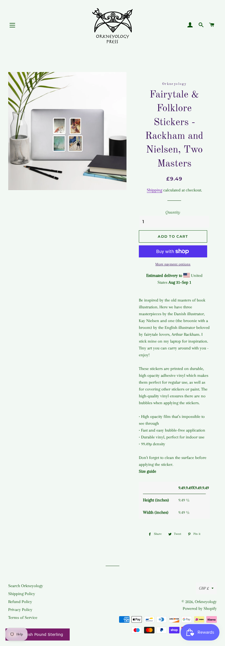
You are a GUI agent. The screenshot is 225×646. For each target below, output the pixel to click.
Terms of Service (22, 617)
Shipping (154, 190)
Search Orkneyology (25, 585)
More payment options (172, 264)
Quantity (172, 212)
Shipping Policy (21, 593)
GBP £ (204, 588)
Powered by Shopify (200, 608)
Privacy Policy (20, 609)
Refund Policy (20, 601)
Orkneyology (206, 601)
